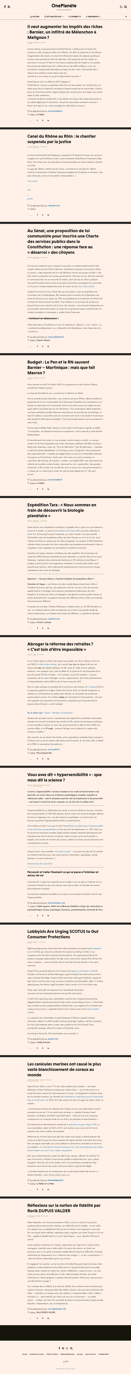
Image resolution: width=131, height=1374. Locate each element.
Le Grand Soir (31, 1216)
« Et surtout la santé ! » (63, 851)
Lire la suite (32, 181)
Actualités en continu (37, 1354)
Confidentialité (103, 1354)
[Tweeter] (42, 120)
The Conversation (37, 785)
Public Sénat (36, 257)
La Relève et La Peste (33, 1080)
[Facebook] (5, 6)
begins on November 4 (81, 971)
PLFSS (43, 674)
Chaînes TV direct (52, 1354)
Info (28, 189)
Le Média (29, 42)
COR (70, 721)
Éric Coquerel (91, 686)
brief (79, 984)
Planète (35, 42)
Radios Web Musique (68, 1354)
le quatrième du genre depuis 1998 (82, 1124)
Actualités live (54, 16)
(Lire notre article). (86, 286)
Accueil (36, 16)
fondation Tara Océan (67, 530)
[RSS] (9, 6)
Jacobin (29, 942)
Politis (34, 654)
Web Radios (93, 16)
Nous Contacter (90, 1354)
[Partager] (37, 120)
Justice (30, 198)
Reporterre (36, 147)
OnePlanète (63, 5)
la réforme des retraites (46, 664)
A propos (80, 1354)
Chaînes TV (76, 16)
